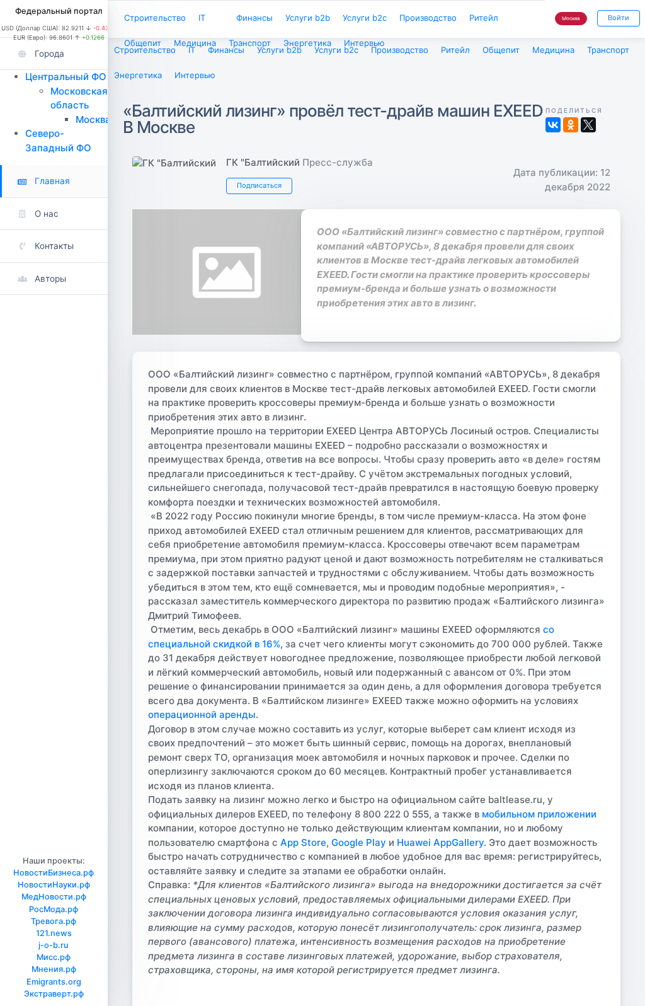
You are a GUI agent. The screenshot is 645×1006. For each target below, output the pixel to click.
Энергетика (307, 43)
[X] (588, 124)
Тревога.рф (53, 921)
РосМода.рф (53, 909)
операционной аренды (202, 714)
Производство (428, 18)
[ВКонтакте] (553, 124)
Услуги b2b (307, 18)
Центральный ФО (65, 77)
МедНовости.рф (53, 896)
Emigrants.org (53, 981)
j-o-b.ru (53, 945)
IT (201, 18)
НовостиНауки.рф (54, 884)
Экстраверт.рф (54, 993)
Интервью (364, 43)
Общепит (142, 43)
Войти (618, 17)
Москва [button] (571, 18)
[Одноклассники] (570, 124)
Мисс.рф (54, 957)
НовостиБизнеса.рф (53, 872)
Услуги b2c (365, 18)
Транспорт (250, 43)
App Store (303, 842)
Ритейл (483, 18)
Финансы (254, 18)
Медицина (195, 43)
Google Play (358, 842)
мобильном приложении (539, 814)
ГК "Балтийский (263, 162)
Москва (93, 119)
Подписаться (259, 185)
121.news (54, 933)
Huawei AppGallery (440, 842)
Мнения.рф (53, 969)
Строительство (155, 18)
